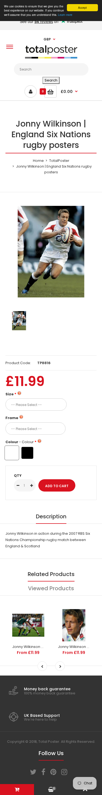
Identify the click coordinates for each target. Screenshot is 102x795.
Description (51, 516)
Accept (82, 7)
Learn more (65, 15)
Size (9, 394)
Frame (11, 417)
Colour (19, 442)
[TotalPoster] (51, 57)
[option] (51, 251)
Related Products (51, 574)
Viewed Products (51, 588)
